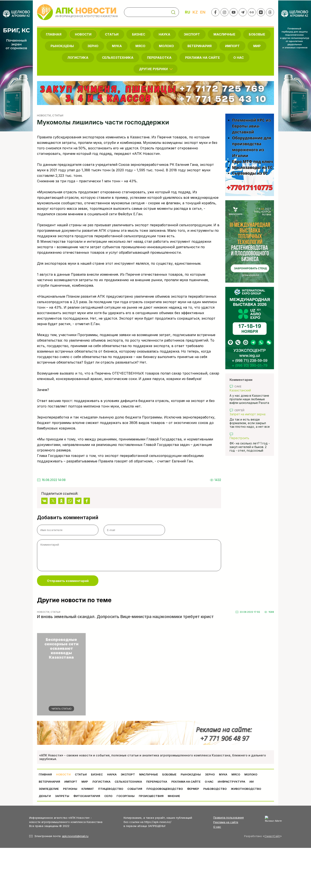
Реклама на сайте (202, 58)
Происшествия (151, 796)
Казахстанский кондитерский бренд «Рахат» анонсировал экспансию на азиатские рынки (247, 390)
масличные (224, 34)
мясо (140, 46)
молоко (166, 46)
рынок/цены (62, 46)
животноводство (246, 788)
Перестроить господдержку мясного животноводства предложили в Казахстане (249, 438)
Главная (53, 34)
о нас (238, 58)
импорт (232, 46)
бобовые (257, 34)
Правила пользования (228, 817)
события (134, 788)
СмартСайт (272, 836)
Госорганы (126, 796)
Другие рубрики (153, 69)
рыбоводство (215, 788)
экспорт (192, 34)
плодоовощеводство (164, 788)
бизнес (138, 34)
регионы (70, 788)
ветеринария (199, 46)
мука (117, 46)
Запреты (62, 796)
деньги (45, 796)
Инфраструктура (231, 781)
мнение (174, 796)
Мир (257, 46)
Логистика (77, 58)
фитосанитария (86, 796)
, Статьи (57, 115)
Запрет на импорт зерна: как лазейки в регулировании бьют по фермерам (248, 414)
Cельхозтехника (117, 58)
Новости (83, 34)
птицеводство (110, 788)
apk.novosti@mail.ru (75, 836)
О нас (217, 826)
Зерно (92, 46)
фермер (193, 788)
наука (164, 34)
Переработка (159, 58)
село (108, 796)
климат (87, 788)
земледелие (49, 788)
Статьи (111, 34)
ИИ (251, 781)
